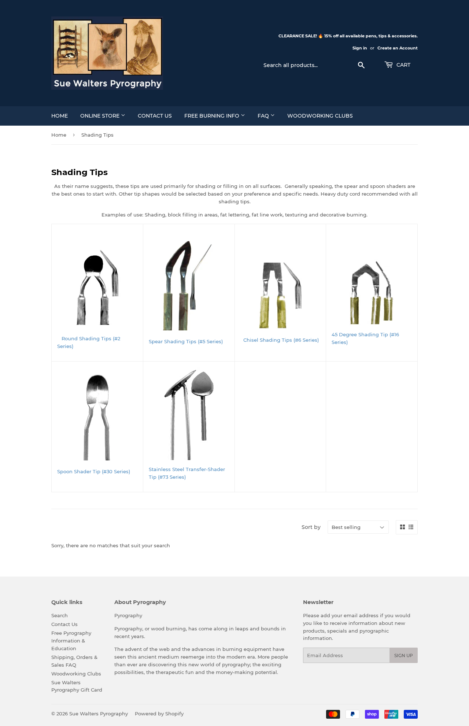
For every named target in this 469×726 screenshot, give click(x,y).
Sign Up (403, 655)
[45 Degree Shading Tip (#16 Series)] (372, 292)
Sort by (311, 527)
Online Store (100, 115)
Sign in (359, 48)
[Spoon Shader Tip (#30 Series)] (97, 417)
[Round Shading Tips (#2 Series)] (97, 286)
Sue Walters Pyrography (98, 713)
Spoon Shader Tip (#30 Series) (93, 471)
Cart (402, 65)
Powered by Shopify (159, 713)
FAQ (264, 115)
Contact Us (155, 115)
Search (59, 615)
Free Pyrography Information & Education (71, 640)
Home (59, 115)
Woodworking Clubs (320, 115)
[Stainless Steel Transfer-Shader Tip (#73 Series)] (189, 413)
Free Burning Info (212, 115)
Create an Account (397, 48)
